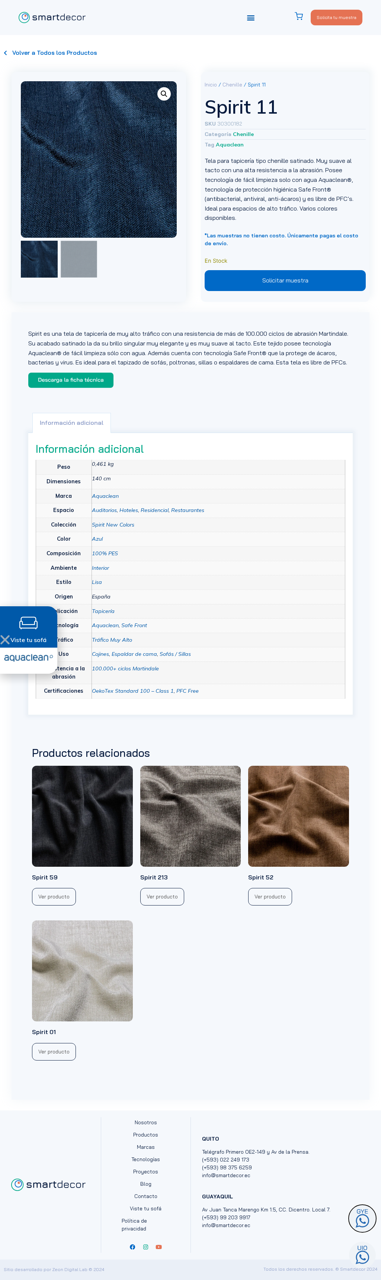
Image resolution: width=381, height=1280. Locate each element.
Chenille (232, 84)
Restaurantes (187, 510)
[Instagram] (145, 1247)
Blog (145, 1184)
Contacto (145, 1196)
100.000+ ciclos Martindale (125, 668)
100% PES (105, 553)
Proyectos (145, 1171)
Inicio (211, 84)
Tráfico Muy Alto (112, 639)
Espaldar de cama (134, 654)
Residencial (155, 510)
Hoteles (128, 510)
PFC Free (187, 691)
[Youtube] (158, 1247)
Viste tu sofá (145, 1208)
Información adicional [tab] (71, 422)
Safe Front (134, 625)
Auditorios (104, 510)
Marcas (146, 1147)
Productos (145, 1134)
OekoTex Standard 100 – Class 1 (133, 691)
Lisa (97, 582)
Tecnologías (145, 1159)
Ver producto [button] (54, 896)
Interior (100, 568)
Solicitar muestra (285, 280)
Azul (97, 538)
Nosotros (146, 1122)
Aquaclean (230, 144)
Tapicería (103, 611)
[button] (251, 17)
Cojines (100, 654)
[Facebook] (132, 1247)
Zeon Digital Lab (69, 1269)
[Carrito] (302, 16)
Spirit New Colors (113, 524)
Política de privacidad (134, 1224)
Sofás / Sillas (175, 654)
